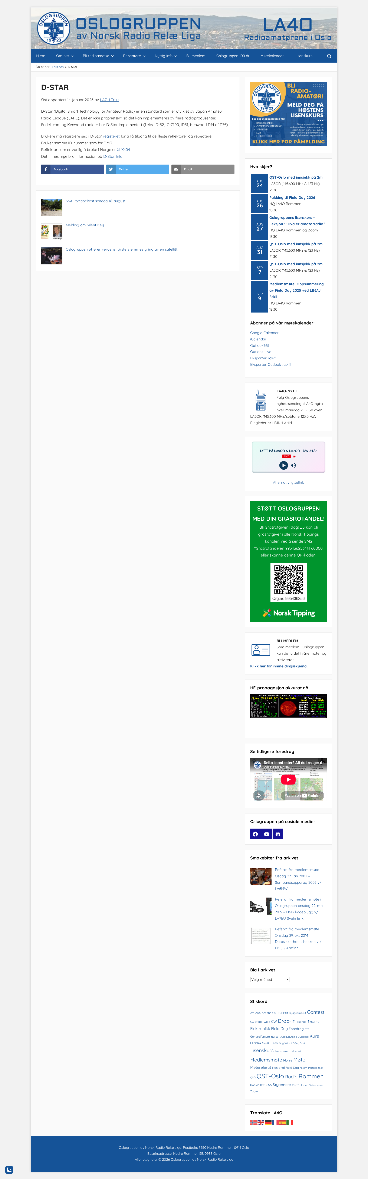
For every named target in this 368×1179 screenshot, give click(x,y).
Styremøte (282, 1084)
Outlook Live (260, 351)
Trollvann (303, 1085)
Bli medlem (196, 55)
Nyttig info (163, 55)
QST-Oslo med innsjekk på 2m (296, 177)
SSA (269, 1085)
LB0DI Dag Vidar (281, 1043)
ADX (258, 1012)
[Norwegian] (253, 1122)
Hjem (40, 55)
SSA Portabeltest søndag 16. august (95, 201)
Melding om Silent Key (85, 225)
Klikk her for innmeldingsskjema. (279, 666)
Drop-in (287, 1021)
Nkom (303, 1067)
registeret (111, 136)
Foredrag (296, 1029)
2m (252, 1012)
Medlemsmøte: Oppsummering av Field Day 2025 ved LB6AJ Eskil (296, 290)
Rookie (254, 1085)
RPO (262, 1085)
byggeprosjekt (297, 1012)
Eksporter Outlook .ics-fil (271, 364)
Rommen (311, 1076)
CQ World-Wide (260, 1021)
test (294, 1085)
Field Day (279, 1028)
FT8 (307, 1029)
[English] (261, 1122)
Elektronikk (260, 1028)
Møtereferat (260, 1067)
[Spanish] (282, 1122)
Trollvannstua (316, 1085)
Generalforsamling (262, 1036)
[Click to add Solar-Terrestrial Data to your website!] (288, 716)
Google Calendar (264, 332)
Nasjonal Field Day (285, 1068)
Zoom (254, 1091)
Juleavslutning (288, 1036)
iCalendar (258, 339)
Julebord (303, 1036)
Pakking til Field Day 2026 (292, 197)
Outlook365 (259, 345)
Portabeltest (315, 1067)
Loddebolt (295, 1051)
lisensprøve (281, 1051)
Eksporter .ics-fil (263, 358)
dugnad (301, 1021)
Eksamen (314, 1021)
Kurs (314, 1036)
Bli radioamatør (96, 55)
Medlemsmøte (266, 1060)
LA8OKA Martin (260, 1043)
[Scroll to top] (360, 1171)
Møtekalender (272, 55)
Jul (277, 1036)
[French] (275, 1122)
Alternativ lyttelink (288, 482)
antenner (281, 1012)
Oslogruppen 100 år (233, 55)
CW (274, 1021)
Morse (287, 1060)
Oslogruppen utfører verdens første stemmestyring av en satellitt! (122, 249)
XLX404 (123, 149)
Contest (316, 1012)
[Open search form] (329, 56)
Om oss (62, 55)
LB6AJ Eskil (298, 1043)
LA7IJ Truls (109, 99)
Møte (299, 1059)
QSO (253, 1077)
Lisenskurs (303, 55)
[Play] (283, 465)
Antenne (267, 1012)
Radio (291, 1076)
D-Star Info (112, 156)
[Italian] (290, 1122)
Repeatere (132, 55)
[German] (268, 1122)
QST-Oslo (270, 1076)
